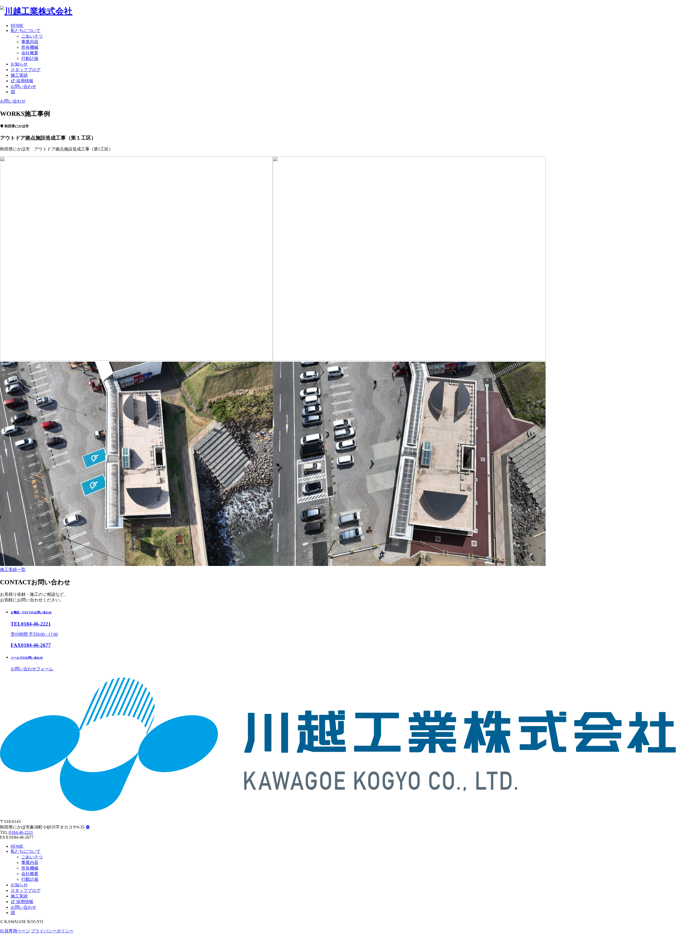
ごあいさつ (32, 36)
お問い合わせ (23, 86)
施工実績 (19, 75)
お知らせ (19, 64)
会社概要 (29, 53)
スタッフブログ (25, 69)
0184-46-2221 (21, 832)
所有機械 (29, 47)
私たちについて (25, 30)
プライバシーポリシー (52, 931)
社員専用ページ (15, 931)
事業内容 (29, 41)
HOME (17, 25)
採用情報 (24, 81)
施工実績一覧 (13, 569)
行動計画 (29, 58)
